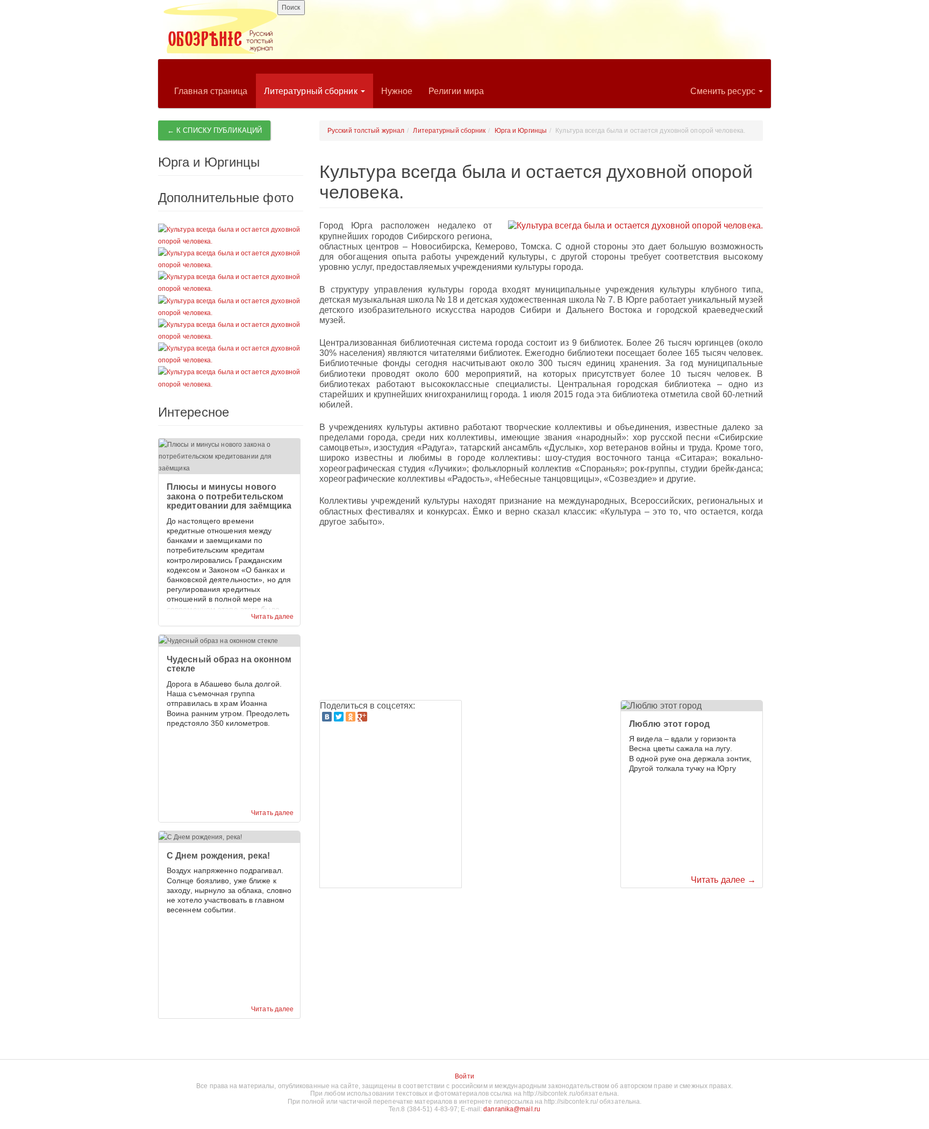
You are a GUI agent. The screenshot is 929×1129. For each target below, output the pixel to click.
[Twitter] (339, 716)
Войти (464, 1076)
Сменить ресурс (724, 91)
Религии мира (456, 91)
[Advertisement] (541, 614)
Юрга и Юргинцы (521, 130)
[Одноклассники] (350, 716)
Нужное (397, 91)
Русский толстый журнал (365, 130)
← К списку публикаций (214, 130)
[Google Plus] (362, 716)
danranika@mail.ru (511, 1109)
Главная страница (211, 91)
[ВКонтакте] (327, 716)
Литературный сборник (312, 91)
